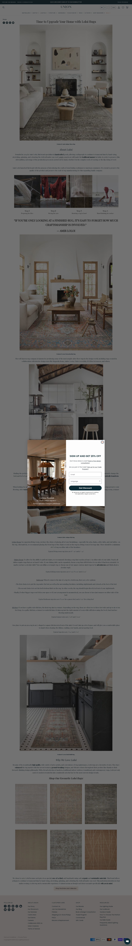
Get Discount (85, 488)
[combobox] (85, 481)
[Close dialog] (102, 442)
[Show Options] (100, 481)
